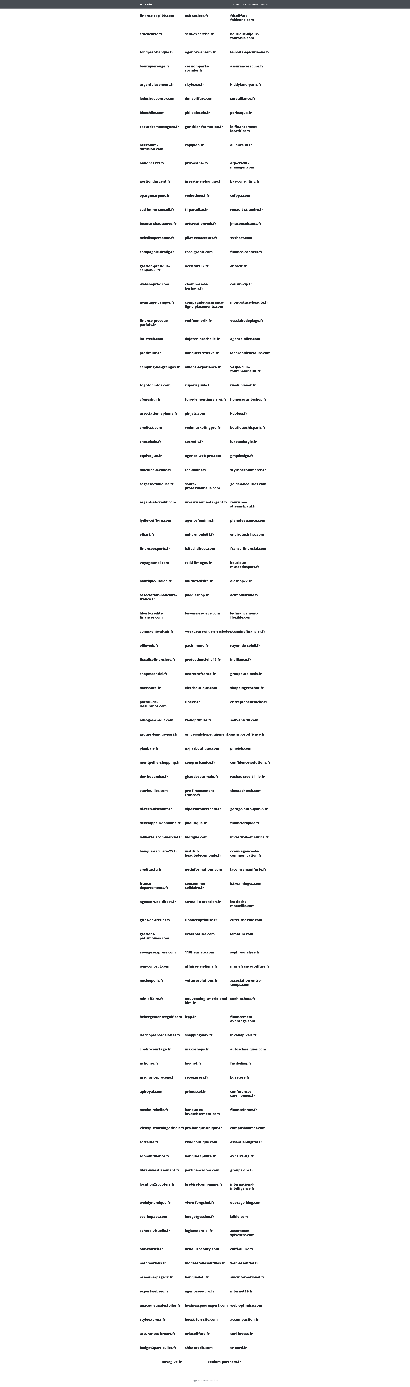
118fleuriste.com (199, 952)
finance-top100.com (157, 15)
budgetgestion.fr (199, 1216)
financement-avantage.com (242, 1018)
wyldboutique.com (201, 1142)
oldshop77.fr (241, 581)
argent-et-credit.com (158, 502)
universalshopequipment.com (211, 734)
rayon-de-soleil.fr (245, 645)
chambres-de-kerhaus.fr (197, 286)
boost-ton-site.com (201, 1319)
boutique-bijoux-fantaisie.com (244, 36)
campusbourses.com (248, 1127)
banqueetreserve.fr (202, 353)
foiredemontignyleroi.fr (205, 399)
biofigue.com (196, 837)
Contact (265, 4)
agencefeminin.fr (200, 520)
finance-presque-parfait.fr (154, 322)
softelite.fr (149, 1142)
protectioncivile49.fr (203, 659)
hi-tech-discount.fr (156, 809)
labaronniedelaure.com (250, 353)
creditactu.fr (151, 869)
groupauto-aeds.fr (246, 673)
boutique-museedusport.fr (244, 564)
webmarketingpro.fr (203, 427)
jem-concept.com (154, 966)
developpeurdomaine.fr (160, 823)
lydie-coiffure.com (155, 520)
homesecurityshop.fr (248, 399)
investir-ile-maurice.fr (249, 837)
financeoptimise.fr (201, 920)
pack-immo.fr (197, 645)
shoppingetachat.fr (247, 687)
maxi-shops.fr (197, 1049)
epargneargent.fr (155, 195)
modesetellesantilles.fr (205, 1263)
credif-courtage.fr (155, 1049)
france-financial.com (248, 548)
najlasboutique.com (202, 748)
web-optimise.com (246, 1305)
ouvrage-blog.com (246, 1202)
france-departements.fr (154, 885)
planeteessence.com (247, 520)
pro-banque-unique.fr (203, 1127)
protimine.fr (150, 353)
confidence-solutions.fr (250, 762)
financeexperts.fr (155, 548)
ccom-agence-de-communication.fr (246, 853)
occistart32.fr (197, 266)
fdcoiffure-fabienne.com (242, 17)
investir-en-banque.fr (203, 181)
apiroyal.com (151, 1091)
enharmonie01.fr (199, 534)
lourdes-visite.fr (199, 581)
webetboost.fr (197, 195)
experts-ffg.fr (242, 1156)
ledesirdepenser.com (158, 98)
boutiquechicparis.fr (247, 427)
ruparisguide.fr (198, 385)
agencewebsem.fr (200, 52)
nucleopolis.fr (151, 980)
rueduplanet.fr (243, 385)
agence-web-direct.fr (158, 901)
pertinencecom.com (202, 1170)
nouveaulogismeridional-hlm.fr (206, 1000)
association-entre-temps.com (246, 982)
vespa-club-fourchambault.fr (245, 369)
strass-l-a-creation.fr (203, 901)
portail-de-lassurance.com (153, 704)
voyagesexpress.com (158, 952)
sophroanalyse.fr (245, 952)
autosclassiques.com (248, 1049)
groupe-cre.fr (241, 1170)
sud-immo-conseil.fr (157, 209)
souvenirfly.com (244, 720)
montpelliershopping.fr (160, 762)
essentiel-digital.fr (246, 1142)
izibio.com (239, 1216)
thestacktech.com (246, 790)
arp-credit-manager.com (242, 165)
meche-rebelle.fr (154, 1109)
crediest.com (151, 427)
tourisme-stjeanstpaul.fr (243, 504)
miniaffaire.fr (151, 998)
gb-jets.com (195, 413)
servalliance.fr (242, 98)
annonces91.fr (152, 163)
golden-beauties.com (248, 484)
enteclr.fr (238, 266)
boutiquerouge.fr (154, 66)
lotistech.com (151, 338)
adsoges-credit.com (156, 720)
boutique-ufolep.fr (156, 581)
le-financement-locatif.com (244, 128)
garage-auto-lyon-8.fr (249, 809)
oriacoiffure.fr (197, 1333)
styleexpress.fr (153, 1319)
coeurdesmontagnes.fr (159, 126)
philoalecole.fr (197, 112)
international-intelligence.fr (242, 1186)
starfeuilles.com (154, 790)
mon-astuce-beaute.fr (249, 302)
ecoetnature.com (200, 934)
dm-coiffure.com (199, 98)
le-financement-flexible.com (244, 615)
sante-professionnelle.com (202, 486)
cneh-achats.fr (242, 998)
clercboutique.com (201, 687)
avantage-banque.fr (157, 302)
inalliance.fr (240, 659)
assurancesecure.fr (246, 66)
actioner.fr (149, 1063)
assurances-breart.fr (157, 1333)
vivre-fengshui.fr (199, 1202)
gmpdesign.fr (241, 455)
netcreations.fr (153, 1263)
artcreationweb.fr (200, 223)
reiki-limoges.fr (198, 562)
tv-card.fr (238, 1347)
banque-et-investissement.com (202, 1111)
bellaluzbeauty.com (202, 1249)
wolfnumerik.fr (198, 320)
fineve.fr (192, 702)
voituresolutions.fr (201, 980)
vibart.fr (147, 534)
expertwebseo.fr (154, 1291)
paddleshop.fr (197, 595)
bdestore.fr (240, 1077)
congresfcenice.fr (200, 762)
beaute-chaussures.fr (158, 223)
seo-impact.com (153, 1216)
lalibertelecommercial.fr (161, 837)
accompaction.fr (244, 1319)
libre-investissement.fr (159, 1170)
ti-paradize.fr (196, 209)
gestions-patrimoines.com (154, 936)
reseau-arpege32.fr (156, 1277)
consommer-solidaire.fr (196, 885)
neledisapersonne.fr (157, 237)
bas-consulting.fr (245, 181)
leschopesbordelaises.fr (160, 1035)
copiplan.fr (194, 145)
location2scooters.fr (157, 1184)
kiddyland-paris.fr (245, 84)
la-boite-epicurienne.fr (249, 52)
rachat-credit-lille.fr (247, 776)
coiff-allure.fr (241, 1249)
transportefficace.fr (247, 734)
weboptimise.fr (198, 720)
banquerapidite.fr (200, 1156)
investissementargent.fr (206, 502)
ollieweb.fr (149, 645)
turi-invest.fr (241, 1333)
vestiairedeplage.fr (246, 320)
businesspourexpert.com (206, 1305)
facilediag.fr (240, 1063)
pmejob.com (240, 748)
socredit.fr (194, 441)
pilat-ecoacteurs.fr (201, 237)
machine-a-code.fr (155, 470)
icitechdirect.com (200, 548)
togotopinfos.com (155, 385)
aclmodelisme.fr (244, 595)
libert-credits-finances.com (151, 615)
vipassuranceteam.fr (203, 809)
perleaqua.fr (241, 112)
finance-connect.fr (246, 251)
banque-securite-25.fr (158, 851)
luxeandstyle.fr (243, 441)
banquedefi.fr (197, 1277)
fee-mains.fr (195, 470)
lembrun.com (241, 934)
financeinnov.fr (243, 1109)
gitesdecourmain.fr (201, 776)
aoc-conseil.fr (151, 1249)
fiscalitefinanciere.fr (157, 659)
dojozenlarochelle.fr (202, 338)
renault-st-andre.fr (246, 209)
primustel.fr (195, 1091)
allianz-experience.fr (203, 367)
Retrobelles (146, 4)
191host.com (241, 237)
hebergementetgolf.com (161, 1016)
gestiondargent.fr (155, 181)
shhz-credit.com (199, 1347)
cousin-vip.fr (241, 284)
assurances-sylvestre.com (242, 1232)
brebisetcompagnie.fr (203, 1184)
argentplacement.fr (157, 84)
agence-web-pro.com (203, 455)
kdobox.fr (238, 413)
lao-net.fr (193, 1063)
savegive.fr (172, 1361)
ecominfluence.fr (154, 1156)
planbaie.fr (149, 748)
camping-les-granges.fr (160, 367)
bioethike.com (152, 112)
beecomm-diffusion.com (151, 147)
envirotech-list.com (247, 534)
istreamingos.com (245, 883)
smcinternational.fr (247, 1277)
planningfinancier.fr (247, 631)
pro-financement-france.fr (200, 792)
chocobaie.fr (150, 441)
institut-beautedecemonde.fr (203, 853)
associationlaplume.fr (159, 413)
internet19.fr (241, 1291)
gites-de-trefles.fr (155, 920)
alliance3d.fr (241, 145)
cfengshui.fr (150, 399)
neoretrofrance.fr (200, 673)
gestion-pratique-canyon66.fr (155, 268)
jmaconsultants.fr (245, 223)
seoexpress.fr (196, 1077)
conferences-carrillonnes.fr (242, 1093)
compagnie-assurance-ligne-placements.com (204, 304)
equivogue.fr (151, 455)
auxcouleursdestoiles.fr (160, 1305)
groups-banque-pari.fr (159, 734)
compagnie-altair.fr (157, 631)
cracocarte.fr (151, 34)
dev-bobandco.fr (154, 776)
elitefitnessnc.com (246, 920)
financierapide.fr (244, 823)
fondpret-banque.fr (156, 52)
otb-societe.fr (196, 15)
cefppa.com (240, 195)
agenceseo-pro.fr (199, 1291)
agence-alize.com (245, 338)
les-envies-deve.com (202, 613)
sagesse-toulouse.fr (157, 484)
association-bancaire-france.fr (158, 597)
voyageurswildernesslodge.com (212, 631)
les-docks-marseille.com (242, 903)
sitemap (236, 4)
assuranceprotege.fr (157, 1077)
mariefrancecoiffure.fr (249, 966)
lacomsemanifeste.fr (248, 869)
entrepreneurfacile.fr (248, 702)
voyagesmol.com (154, 562)
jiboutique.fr (196, 823)
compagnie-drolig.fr (157, 251)
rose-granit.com (199, 251)
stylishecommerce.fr (248, 470)
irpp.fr (190, 1016)
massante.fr (150, 687)
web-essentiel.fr (244, 1263)
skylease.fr (194, 84)
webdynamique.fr (155, 1202)
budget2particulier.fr (158, 1347)
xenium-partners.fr (224, 1361)
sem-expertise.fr (199, 34)
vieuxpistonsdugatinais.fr (162, 1127)
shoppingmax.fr (198, 1035)
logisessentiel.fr (199, 1230)
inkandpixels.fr (243, 1035)
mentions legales (250, 4)
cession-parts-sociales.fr (197, 68)
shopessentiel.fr (153, 673)
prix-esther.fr (196, 163)
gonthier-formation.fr (204, 126)
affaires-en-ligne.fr (201, 966)
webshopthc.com (154, 284)
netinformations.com (203, 869)
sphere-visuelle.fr (155, 1230)
